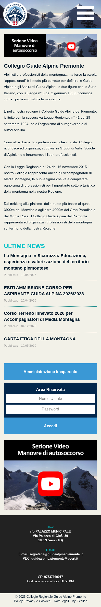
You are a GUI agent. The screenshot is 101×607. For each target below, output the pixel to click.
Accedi (50, 426)
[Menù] (85, 20)
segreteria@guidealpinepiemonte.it (56, 554)
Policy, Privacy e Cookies (32, 601)
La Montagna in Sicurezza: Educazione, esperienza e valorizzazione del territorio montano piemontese (46, 261)
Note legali (61, 601)
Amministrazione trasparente (50, 372)
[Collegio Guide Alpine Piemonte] (15, 25)
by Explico (79, 601)
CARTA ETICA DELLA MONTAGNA (40, 338)
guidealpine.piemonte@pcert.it (54, 558)
